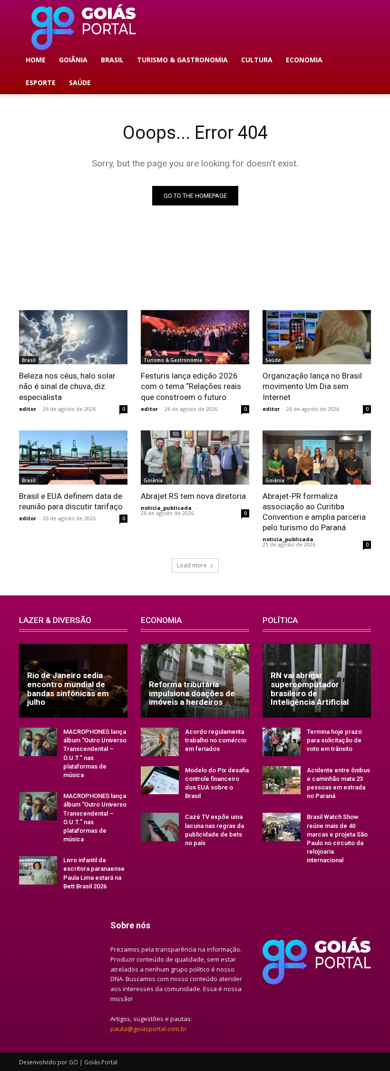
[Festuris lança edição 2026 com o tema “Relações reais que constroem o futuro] (195, 337)
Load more (192, 565)
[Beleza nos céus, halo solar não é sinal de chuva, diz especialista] (73, 337)
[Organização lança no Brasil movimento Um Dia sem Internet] (317, 337)
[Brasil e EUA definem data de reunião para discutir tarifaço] (73, 457)
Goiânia (153, 480)
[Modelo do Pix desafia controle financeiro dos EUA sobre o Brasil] (160, 780)
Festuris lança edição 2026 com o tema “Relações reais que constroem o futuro (191, 386)
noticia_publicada (166, 507)
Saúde (273, 360)
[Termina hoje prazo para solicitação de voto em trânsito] (282, 742)
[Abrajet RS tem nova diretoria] (195, 457)
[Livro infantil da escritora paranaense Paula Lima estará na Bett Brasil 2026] (38, 870)
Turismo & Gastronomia (173, 360)
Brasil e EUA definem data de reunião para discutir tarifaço (71, 501)
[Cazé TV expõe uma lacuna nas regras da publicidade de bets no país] (160, 827)
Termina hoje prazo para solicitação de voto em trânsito (334, 740)
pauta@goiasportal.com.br (148, 1028)
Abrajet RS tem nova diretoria (193, 496)
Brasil (29, 360)
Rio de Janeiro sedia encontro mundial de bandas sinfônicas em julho (68, 689)
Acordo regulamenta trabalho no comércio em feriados (215, 740)
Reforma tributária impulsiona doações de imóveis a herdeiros (192, 693)
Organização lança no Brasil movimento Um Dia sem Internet (312, 386)
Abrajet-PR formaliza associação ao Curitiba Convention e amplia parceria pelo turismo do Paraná (314, 511)
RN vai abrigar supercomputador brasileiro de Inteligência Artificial (310, 689)
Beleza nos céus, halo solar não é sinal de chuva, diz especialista (67, 386)
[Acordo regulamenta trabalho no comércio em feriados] (160, 742)
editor (27, 408)
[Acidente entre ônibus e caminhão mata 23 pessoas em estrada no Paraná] (282, 780)
